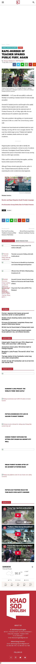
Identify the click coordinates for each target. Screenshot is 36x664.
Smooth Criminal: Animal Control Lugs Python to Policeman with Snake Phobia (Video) (22, 281)
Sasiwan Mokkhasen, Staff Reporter (14, 60)
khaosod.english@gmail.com (20, 637)
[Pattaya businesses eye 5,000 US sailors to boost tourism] (18, 410)
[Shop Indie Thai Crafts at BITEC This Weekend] (6, 293)
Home (3, 44)
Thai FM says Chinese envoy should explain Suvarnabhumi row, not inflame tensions (16, 331)
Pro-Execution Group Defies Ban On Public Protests (18, 204)
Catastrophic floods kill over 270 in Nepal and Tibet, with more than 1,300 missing (17, 343)
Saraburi (9, 210)
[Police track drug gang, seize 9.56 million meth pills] (6, 248)
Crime (7, 44)
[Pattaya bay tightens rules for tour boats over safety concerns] (18, 486)
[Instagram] (15, 657)
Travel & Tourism (7, 369)
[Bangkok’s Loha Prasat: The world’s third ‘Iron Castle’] (18, 384)
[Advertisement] (18, 24)
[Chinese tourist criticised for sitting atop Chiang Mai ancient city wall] (18, 435)
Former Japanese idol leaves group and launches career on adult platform (15, 314)
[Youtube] (25, 657)
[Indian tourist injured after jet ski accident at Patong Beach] (18, 460)
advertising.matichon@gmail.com (19, 643)
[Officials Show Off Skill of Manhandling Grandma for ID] (6, 273)
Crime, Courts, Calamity (10, 47)
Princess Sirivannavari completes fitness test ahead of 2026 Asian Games (17, 323)
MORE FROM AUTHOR (22, 241)
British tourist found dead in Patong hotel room (18, 327)
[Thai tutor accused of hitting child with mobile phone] (6, 256)
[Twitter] (20, 657)
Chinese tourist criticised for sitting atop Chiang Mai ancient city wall (18, 439)
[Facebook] (11, 657)
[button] (33, 2)
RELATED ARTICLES (8, 241)
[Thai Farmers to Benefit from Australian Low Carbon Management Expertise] (6, 264)
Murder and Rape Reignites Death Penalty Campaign (18, 200)
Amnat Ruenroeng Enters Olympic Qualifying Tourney (26, 232)
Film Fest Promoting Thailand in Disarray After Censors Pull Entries (9, 233)
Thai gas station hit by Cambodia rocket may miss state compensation (17, 357)
